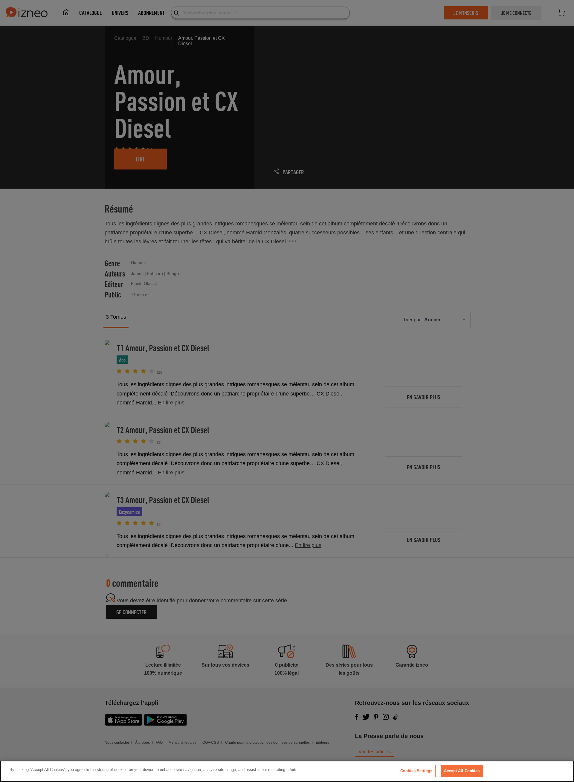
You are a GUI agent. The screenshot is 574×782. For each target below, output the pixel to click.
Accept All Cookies (462, 771)
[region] (287, 771)
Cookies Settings (416, 771)
